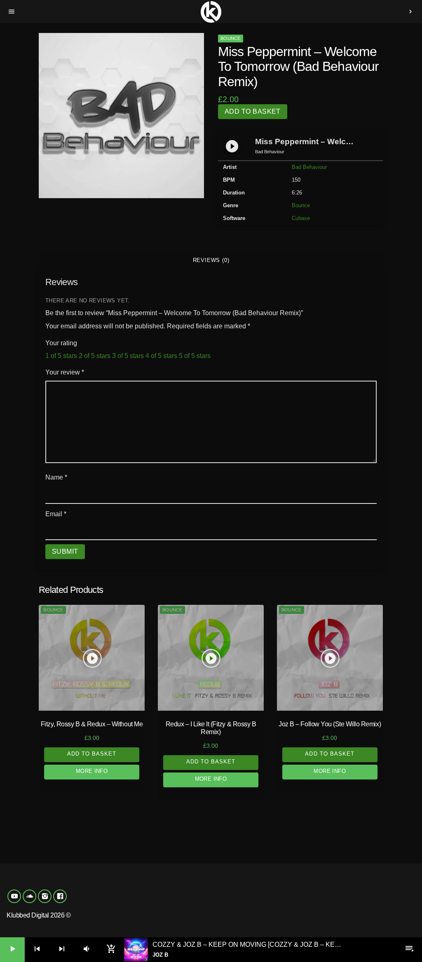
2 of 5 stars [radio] (94, 355)
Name (56, 477)
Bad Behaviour (309, 167)
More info (92, 771)
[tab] (211, 260)
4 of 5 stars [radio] (161, 355)
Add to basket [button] (92, 754)
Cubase (301, 218)
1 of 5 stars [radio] (61, 355)
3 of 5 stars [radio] (128, 355)
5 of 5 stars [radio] (195, 355)
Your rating (61, 342)
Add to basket (253, 111)
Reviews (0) (211, 260)
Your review (64, 372)
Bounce (230, 38)
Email (55, 513)
